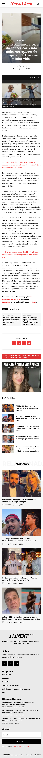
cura (17, 309)
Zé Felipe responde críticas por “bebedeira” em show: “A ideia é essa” (28, 418)
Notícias (21, 40)
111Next (33, 302)
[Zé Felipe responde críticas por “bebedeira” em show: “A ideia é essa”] (8, 418)
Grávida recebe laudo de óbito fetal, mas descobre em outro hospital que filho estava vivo (20, 254)
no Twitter (15, 299)
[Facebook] (14, 343)
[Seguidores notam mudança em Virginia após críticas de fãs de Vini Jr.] (8, 428)
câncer (11, 309)
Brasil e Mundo (7, 707)
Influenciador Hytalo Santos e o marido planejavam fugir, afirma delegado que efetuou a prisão (30, 321)
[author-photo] (3, 505)
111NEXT (8, 505)
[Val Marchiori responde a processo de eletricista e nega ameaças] (8, 408)
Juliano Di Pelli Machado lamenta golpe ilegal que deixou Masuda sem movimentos (28, 438)
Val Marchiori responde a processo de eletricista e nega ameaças (27, 408)
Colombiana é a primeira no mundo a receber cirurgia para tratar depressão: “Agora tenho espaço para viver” (21, 165)
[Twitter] (19, 343)
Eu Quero (20, 741)
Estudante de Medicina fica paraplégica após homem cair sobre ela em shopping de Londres (11, 321)
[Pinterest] (24, 343)
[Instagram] (10, 663)
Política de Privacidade (22, 746)
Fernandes (23, 66)
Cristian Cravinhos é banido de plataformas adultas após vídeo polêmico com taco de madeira (27, 449)
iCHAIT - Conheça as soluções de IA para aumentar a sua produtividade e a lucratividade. (21, 356)
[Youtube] (16, 663)
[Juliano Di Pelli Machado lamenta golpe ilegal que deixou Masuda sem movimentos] (8, 439)
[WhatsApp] (29, 343)
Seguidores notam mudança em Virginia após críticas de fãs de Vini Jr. (27, 428)
